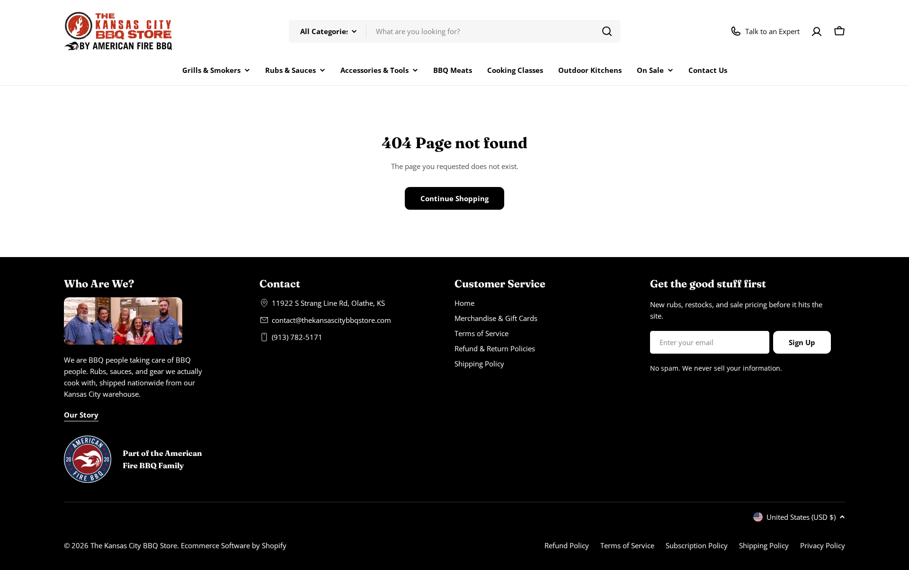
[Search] (607, 31)
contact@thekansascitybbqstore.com (331, 320)
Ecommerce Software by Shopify (233, 545)
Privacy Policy (822, 545)
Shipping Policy (764, 545)
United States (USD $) (801, 517)
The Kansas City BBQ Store (133, 545)
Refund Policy (566, 545)
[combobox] (454, 31)
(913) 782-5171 (297, 337)
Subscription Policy (697, 545)
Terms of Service (627, 545)
